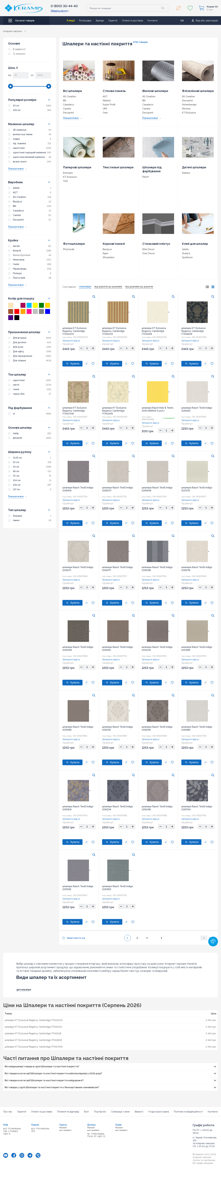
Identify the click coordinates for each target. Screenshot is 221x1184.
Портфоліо (100, 1111)
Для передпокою (22, 356)
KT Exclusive (70, 177)
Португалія (19, 277)
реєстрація (212, 20)
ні (14, 413)
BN (14, 206)
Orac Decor (148, 253)
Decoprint (18, 219)
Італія (16, 264)
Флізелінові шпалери (198, 91)
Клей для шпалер (195, 243)
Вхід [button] (198, 20)
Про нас (7, 1111)
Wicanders (108, 257)
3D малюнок (19, 130)
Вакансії (139, 1111)
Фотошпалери (74, 243)
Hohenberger (189, 104)
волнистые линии (22, 134)
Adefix (16, 188)
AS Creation (19, 197)
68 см (16, 471)
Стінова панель (114, 91)
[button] (213, 941)
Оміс (105, 112)
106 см (16, 110)
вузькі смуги (20, 161)
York (65, 181)
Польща (17, 273)
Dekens (186, 173)
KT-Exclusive (189, 112)
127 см (16, 489)
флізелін (17, 438)
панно (16, 520)
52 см (16, 462)
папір (16, 433)
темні (16, 389)
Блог (86, 1111)
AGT (15, 192)
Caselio (17, 215)
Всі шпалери (72, 91)
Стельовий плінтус (156, 243)
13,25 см (17, 457)
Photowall (68, 249)
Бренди (100, 20)
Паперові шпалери (77, 167)
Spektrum (187, 257)
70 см (16, 475)
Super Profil (109, 104)
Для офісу (18, 351)
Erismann (68, 173)
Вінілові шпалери (155, 91)
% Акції (71, 20)
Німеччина (18, 259)
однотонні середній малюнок (29, 152)
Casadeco (18, 210)
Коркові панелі (114, 243)
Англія (16, 246)
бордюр (17, 515)
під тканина (19, 143)
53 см (16, 105)
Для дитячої (19, 342)
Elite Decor (148, 249)
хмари (16, 139)
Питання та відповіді (68, 1111)
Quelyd (186, 253)
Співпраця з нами (120, 1111)
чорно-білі (18, 394)
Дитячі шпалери (194, 167)
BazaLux (17, 201)
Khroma (186, 108)
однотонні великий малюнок (29, 157)
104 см (16, 480)
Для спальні (19, 360)
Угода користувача (158, 1111)
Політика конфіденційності (188, 1111)
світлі (16, 384)
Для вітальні (19, 338)
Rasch (145, 176)
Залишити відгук (71, 340)
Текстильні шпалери (118, 167)
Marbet (107, 100)
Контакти (153, 20)
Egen (105, 253)
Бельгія (17, 250)
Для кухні (18, 347)
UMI (105, 108)
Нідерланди (19, 268)
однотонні (19, 148)
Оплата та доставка (132, 20)
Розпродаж (85, 20)
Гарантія (112, 20)
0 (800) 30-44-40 (64, 6)
